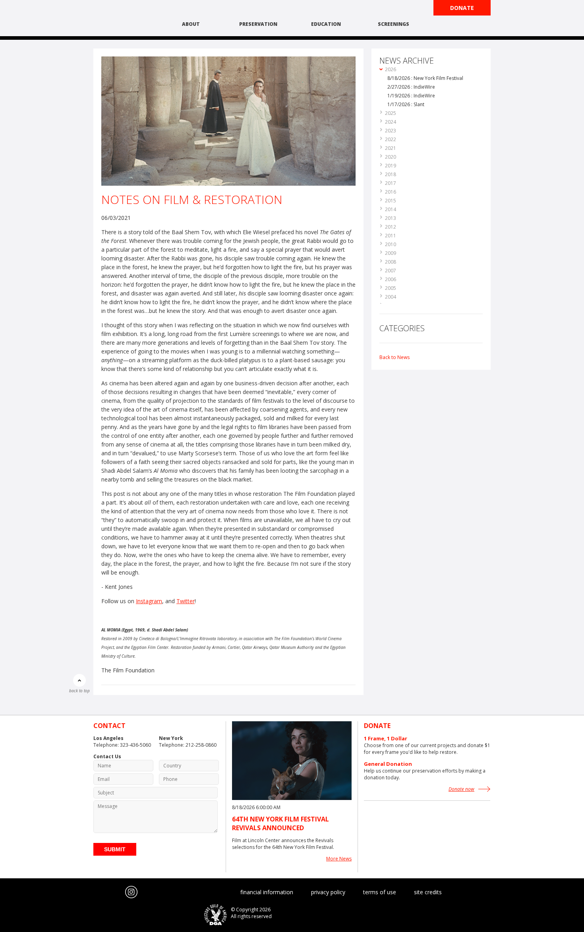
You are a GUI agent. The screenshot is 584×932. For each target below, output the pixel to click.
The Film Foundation (123, 18)
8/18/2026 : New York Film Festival (425, 78)
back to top (79, 690)
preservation (258, 24)
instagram (131, 892)
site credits (428, 892)
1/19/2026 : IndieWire (411, 95)
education (326, 24)
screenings (393, 24)
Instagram (149, 601)
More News (339, 858)
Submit (115, 849)
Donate (462, 8)
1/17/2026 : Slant (405, 104)
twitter (99, 892)
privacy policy (328, 892)
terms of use (379, 892)
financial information (266, 892)
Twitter (185, 601)
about (191, 24)
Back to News (394, 357)
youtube (115, 892)
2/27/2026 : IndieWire (411, 86)
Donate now (461, 789)
